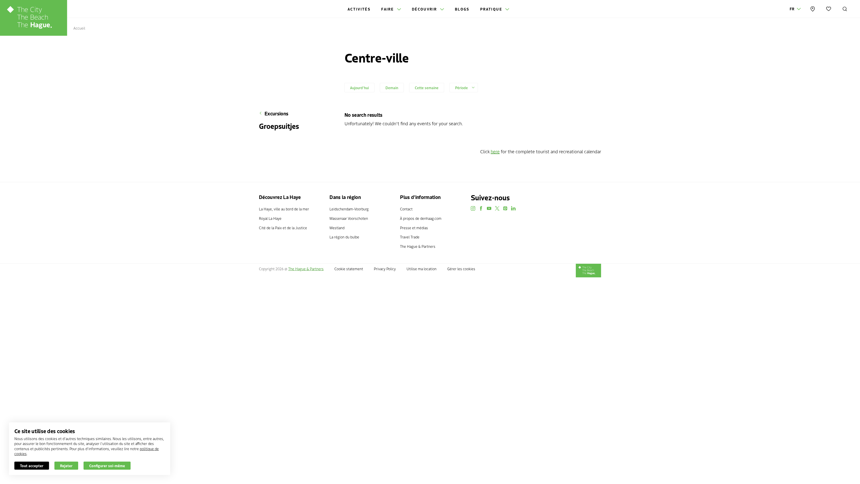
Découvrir (425, 9)
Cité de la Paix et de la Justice (283, 227)
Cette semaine (427, 87)
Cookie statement (348, 268)
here (495, 151)
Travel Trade (409, 236)
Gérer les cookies (461, 268)
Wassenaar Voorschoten (348, 218)
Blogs (462, 9)
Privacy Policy (385, 268)
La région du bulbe (344, 236)
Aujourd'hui (359, 87)
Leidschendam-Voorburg (349, 208)
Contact (406, 208)
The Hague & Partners (417, 246)
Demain (391, 87)
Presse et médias (414, 227)
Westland (336, 227)
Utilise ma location (421, 268)
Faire (388, 9)
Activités (359, 9)
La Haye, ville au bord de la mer (284, 208)
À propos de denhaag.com (420, 218)
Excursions (276, 113)
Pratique (492, 9)
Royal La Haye (270, 218)
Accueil (79, 28)
